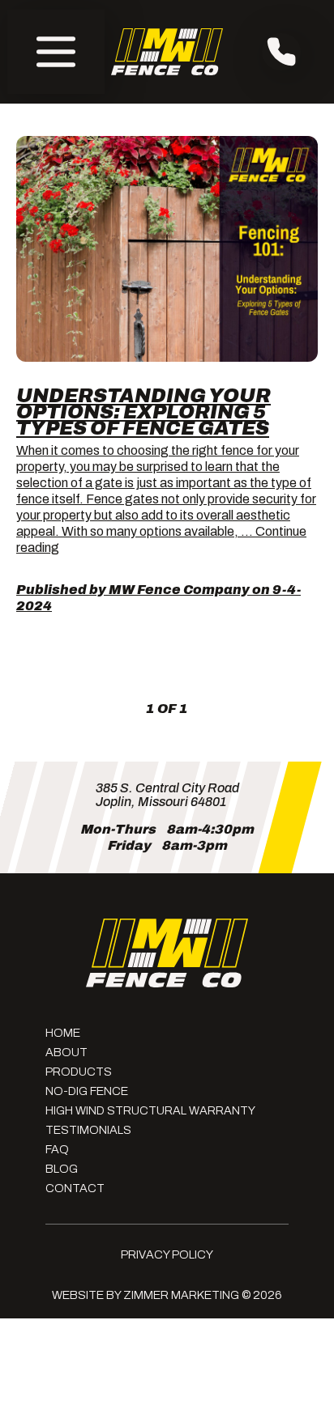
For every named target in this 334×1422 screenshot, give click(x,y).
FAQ (57, 1149)
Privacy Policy (167, 1254)
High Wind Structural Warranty (150, 1110)
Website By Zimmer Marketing (145, 1294)
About (66, 1052)
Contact (75, 1188)
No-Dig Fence (86, 1091)
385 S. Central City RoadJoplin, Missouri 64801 (167, 795)
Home (62, 1032)
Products (78, 1071)
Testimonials (88, 1129)
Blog (61, 1168)
